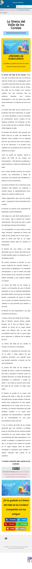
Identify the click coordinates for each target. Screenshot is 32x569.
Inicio (7, 10)
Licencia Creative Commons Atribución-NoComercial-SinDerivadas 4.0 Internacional (16, 474)
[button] (8, 6)
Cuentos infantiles (17, 2)
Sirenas (13, 10)
